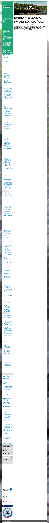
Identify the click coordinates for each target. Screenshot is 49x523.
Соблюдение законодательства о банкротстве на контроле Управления (8, 209)
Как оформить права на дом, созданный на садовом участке (7, 302)
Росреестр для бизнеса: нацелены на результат (8, 298)
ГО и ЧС (4, 22)
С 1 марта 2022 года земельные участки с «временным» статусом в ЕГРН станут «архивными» (8, 342)
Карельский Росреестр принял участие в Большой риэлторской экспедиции (7, 329)
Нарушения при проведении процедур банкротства (7, 222)
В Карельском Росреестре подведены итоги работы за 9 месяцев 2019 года (7, 238)
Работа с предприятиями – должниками (7, 246)
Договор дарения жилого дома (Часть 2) (7, 265)
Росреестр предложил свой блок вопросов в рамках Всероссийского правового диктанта (8, 254)
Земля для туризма (6, 359)
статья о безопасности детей (7, 369)
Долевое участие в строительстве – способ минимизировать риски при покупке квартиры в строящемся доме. (8, 98)
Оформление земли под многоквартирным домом (7, 164)
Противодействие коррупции (7, 91)
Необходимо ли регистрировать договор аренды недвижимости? (7, 296)
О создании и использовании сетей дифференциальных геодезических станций (8, 179)
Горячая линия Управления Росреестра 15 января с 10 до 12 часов (8, 275)
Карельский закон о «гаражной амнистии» (7, 338)
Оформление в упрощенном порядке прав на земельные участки (7, 211)
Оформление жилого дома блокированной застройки (7, 170)
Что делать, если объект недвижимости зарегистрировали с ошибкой (8, 96)
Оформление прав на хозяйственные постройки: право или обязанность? (8, 172)
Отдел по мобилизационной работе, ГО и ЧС (7, 17)
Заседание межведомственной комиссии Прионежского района (7, 61)
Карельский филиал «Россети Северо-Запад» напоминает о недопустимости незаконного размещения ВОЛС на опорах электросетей (7, 27)
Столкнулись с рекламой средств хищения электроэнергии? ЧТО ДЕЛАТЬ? (8, 412)
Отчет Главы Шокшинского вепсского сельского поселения (7, 52)
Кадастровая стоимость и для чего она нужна (8, 257)
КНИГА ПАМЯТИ (5, 4)
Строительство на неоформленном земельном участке (8, 330)
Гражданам (4, 5)
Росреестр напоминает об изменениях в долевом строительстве (7, 201)
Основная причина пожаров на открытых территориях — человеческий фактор (7, 371)
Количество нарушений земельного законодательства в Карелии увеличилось (8, 154)
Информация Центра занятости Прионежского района (6, 9)
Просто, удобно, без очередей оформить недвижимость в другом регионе (8, 88)
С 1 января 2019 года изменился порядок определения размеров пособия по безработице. (8, 75)
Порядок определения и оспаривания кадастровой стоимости (7, 112)
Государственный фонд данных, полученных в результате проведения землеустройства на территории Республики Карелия (8, 108)
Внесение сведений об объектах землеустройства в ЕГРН (8, 124)
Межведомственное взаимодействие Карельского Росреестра (7, 305)
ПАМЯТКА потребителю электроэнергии (7, 429)
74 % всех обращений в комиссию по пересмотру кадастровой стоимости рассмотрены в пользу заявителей (8, 284)
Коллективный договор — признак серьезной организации (8, 63)
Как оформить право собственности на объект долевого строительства (8, 102)
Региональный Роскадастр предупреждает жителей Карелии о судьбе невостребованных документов (8, 347)
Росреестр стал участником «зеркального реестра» (7, 260)
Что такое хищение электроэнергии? (6, 422)
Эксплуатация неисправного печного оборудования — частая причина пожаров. (8, 394)
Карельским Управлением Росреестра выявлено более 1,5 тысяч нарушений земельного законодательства (7, 287)
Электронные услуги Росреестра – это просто (8, 92)
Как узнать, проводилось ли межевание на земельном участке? (8, 351)
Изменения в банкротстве (7, 303)
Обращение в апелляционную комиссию (7, 207)
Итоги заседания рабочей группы (8, 249)
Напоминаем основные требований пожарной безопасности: (8, 364)
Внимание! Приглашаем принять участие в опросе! (8, 69)
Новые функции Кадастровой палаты (7, 137)
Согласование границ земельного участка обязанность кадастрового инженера (8, 114)
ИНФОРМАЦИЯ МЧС (5, 375)
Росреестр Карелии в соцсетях (7, 202)
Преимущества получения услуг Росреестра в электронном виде (7, 294)
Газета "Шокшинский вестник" (6, 38)
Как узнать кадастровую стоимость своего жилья (8, 110)
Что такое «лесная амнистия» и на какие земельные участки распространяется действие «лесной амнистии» (8, 120)
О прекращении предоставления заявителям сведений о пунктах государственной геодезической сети (8, 307)
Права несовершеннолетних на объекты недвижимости (7, 165)
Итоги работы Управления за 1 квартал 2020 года (7, 315)
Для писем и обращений (7, 77)
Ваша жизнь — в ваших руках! (7, 62)
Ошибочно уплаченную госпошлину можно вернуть (8, 292)
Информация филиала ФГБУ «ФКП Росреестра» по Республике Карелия (7, 10)
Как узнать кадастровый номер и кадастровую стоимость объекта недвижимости (8, 145)
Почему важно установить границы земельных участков (8, 324)
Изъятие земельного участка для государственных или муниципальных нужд (8, 300)
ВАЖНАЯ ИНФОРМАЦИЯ (7, 310)
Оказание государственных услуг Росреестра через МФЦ (8, 90)
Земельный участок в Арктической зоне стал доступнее (8, 340)
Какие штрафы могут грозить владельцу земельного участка (7, 173)
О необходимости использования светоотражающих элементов (6, 33)
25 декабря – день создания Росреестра (7, 337)
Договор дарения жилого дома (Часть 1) (7, 263)
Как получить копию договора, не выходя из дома (8, 327)
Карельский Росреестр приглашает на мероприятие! (8, 248)
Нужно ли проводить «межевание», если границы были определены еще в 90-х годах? (8, 106)
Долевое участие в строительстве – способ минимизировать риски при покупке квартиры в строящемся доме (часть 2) (8, 118)
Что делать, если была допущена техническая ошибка (8, 150)
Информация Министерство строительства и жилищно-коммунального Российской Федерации (7, 37)
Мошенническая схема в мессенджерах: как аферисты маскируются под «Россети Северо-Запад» (8, 424)
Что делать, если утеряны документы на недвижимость (7, 245)
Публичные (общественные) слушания (7, 40)
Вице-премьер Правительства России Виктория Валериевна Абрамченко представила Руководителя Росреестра (7, 277)
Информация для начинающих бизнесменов (7, 73)
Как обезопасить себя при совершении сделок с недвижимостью (7, 100)
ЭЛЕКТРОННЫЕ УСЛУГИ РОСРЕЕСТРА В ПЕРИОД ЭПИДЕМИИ (7, 323)
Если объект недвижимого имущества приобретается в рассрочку (7, 123)
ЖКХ (3, 39)
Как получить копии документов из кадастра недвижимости (8, 104)
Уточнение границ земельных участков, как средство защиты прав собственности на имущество (8, 128)
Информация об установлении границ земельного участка (7, 309)
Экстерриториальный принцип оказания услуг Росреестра (7, 314)
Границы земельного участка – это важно (8, 333)
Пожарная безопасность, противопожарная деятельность (7, 392)
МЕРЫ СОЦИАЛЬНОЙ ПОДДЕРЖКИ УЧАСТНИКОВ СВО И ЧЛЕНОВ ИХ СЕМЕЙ (7, 8)
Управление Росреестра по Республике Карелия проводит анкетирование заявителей (7, 126)
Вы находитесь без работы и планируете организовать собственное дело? (7, 71)
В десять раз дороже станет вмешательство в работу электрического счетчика (7, 410)
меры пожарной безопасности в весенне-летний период (7, 365)
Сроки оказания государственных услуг (8, 115)
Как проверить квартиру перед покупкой (7, 167)
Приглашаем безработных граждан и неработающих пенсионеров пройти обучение (8, 67)
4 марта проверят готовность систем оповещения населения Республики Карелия (7, 396)
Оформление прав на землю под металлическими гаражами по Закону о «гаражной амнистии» (8, 335)
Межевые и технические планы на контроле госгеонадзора (8, 187)
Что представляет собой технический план (7, 162)
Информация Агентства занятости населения (7, 15)
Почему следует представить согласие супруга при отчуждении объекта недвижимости (8, 148)
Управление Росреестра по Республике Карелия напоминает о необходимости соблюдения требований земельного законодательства (8, 160)
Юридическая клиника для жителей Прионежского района (8, 58)
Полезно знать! (5, 221)
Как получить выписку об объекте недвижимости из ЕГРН (8, 135)
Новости (4, 6)
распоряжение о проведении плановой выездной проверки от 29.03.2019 (7, 362)
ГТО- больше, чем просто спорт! (7, 405)
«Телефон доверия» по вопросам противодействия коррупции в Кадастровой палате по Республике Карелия (8, 344)
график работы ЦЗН (6, 76)
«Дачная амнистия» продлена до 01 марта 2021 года (8, 204)
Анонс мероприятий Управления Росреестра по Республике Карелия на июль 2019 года (8, 199)
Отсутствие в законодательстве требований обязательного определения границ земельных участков (7, 157)
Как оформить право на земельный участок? (8, 168)
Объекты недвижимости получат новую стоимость (7, 224)
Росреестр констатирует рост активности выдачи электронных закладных (7, 233)
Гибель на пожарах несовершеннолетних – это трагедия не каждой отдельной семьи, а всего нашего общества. (8, 368)
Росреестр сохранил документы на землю (8, 220)
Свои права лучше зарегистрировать (6, 151)
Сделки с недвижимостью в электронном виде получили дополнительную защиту (7, 206)
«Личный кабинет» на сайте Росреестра (7, 226)
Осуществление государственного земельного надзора (8, 155)
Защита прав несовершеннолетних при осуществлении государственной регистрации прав (8, 282)
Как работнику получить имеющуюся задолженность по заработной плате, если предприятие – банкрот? (7, 143)
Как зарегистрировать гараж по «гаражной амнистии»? (7, 350)
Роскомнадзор (4, 21)
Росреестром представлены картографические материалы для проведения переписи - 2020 (8, 259)
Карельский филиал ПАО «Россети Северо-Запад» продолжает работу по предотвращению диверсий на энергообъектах (8, 414)
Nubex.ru (9, 521)
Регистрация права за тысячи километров (7, 188)
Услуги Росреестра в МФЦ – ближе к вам (8, 197)
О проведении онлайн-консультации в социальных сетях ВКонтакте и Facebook (8, 195)
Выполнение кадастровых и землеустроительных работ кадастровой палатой (7, 139)
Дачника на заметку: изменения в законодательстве (8, 177)
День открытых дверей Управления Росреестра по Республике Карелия (8, 182)
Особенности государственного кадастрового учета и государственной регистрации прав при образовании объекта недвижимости (8, 131)
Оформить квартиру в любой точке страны (8, 332)
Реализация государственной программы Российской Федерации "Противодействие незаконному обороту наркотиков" (8, 390)
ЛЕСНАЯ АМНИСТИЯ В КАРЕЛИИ (8, 295)
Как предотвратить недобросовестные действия (7, 242)
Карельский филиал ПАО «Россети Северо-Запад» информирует (7, 30)
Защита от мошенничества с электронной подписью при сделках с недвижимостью (8, 215)
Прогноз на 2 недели (5, 462)
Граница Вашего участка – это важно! (7, 358)
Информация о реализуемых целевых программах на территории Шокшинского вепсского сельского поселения (7, 51)
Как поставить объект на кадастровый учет (7, 311)
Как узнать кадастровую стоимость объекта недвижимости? (8, 185)
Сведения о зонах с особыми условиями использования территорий (7, 134)
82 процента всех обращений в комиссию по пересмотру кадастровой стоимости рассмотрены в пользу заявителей (8, 240)
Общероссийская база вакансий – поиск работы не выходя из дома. (8, 78)
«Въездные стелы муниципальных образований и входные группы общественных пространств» (7, 32)
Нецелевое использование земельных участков (7, 250)
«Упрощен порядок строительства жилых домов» (8, 140)
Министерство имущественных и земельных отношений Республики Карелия (7, 35)
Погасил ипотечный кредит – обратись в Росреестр (7, 146)
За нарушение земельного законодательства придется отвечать (7, 176)
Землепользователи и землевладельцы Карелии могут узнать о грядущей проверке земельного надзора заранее (7, 280)
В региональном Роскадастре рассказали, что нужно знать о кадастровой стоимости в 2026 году (8, 353)
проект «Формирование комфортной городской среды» (7, 443)
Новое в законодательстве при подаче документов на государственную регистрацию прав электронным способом (8, 236)
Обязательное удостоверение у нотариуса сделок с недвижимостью (8, 94)
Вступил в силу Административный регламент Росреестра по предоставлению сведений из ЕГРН (8, 270)
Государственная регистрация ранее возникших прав (7, 273)
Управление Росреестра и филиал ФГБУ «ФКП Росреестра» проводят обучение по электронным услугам (8, 184)
